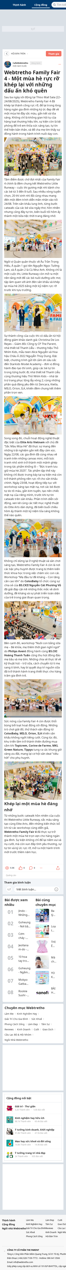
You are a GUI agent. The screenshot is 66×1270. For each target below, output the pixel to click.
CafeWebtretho (20, 63)
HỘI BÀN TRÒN (18, 53)
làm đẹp (33, 1024)
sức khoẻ (36, 1019)
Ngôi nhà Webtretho (14, 1228)
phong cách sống (15, 1024)
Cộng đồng (40, 4)
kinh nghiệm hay (27, 1013)
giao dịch (47, 1029)
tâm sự (45, 1024)
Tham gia (53, 53)
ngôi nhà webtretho (16, 1039)
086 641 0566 (53, 1258)
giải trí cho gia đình (16, 1019)
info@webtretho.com (23, 1262)
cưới (36, 1029)
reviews (9, 1029)
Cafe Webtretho (28, 54)
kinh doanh (23, 1029)
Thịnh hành (19, 4)
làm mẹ (9, 1013)
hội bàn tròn (52, 1236)
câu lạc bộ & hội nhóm (18, 1034)
